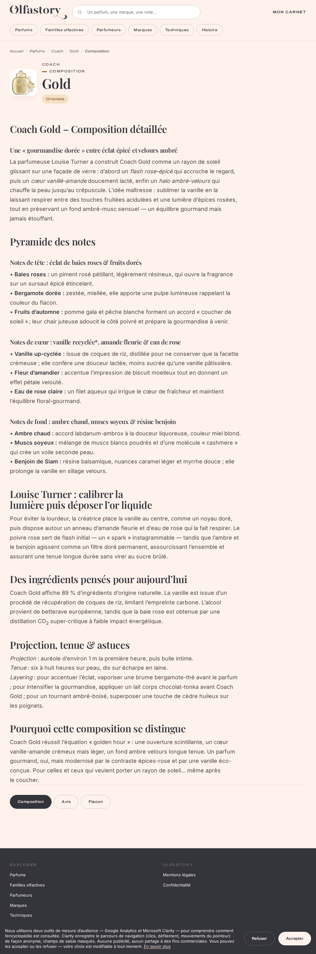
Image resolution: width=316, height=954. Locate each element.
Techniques (177, 30)
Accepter (294, 938)
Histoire (210, 30)
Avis (66, 802)
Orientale (55, 99)
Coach (57, 51)
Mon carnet (289, 12)
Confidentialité (177, 884)
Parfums (23, 30)
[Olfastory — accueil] (38, 12)
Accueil (16, 51)
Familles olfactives (64, 30)
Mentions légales (179, 874)
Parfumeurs (109, 30)
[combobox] (136, 12)
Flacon (96, 802)
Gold (74, 51)
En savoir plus (157, 946)
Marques (143, 30)
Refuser (259, 938)
